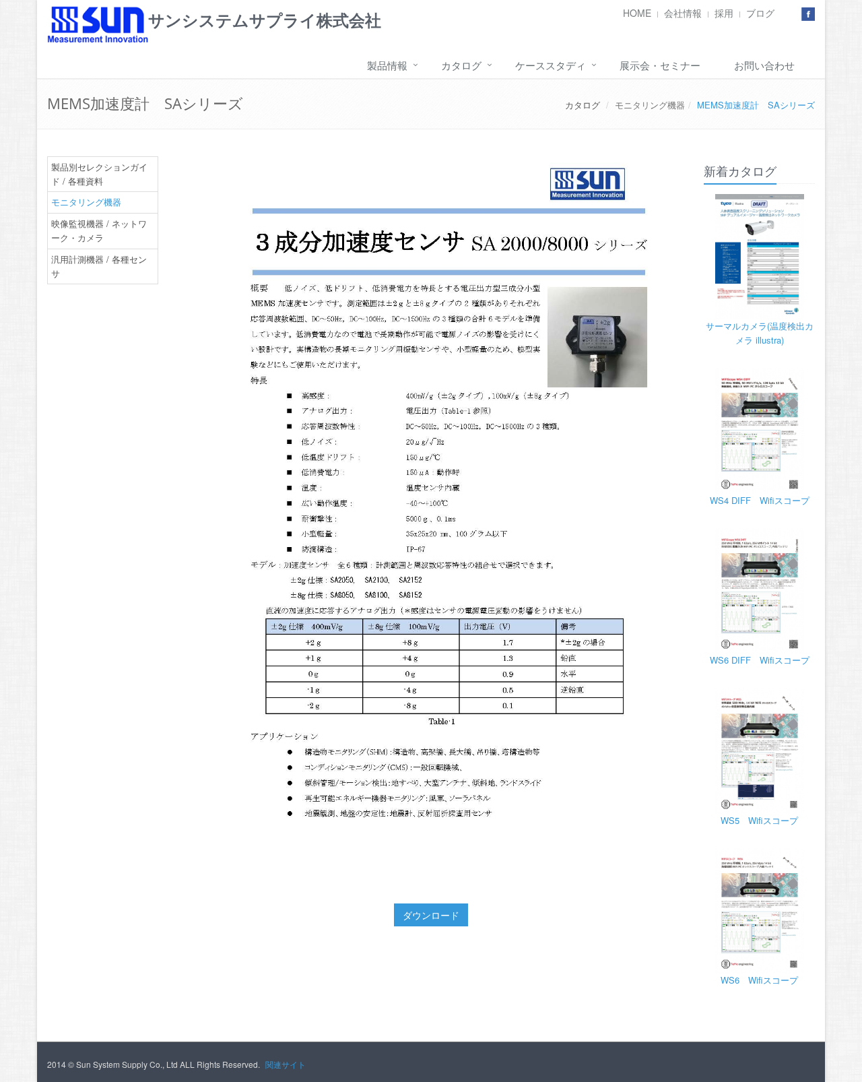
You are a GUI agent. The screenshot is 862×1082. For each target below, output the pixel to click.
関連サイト (285, 1064)
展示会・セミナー (660, 65)
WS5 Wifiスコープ (759, 820)
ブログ (760, 13)
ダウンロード (431, 915)
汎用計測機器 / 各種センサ (99, 266)
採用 (724, 13)
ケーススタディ (550, 65)
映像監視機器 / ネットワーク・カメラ (99, 230)
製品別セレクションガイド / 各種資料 (99, 173)
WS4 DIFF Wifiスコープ (759, 500)
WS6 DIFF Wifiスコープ (759, 660)
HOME (637, 13)
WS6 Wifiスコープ (759, 980)
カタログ (461, 65)
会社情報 (683, 13)
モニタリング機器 (650, 104)
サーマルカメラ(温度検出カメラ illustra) (760, 332)
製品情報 (387, 65)
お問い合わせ (764, 65)
